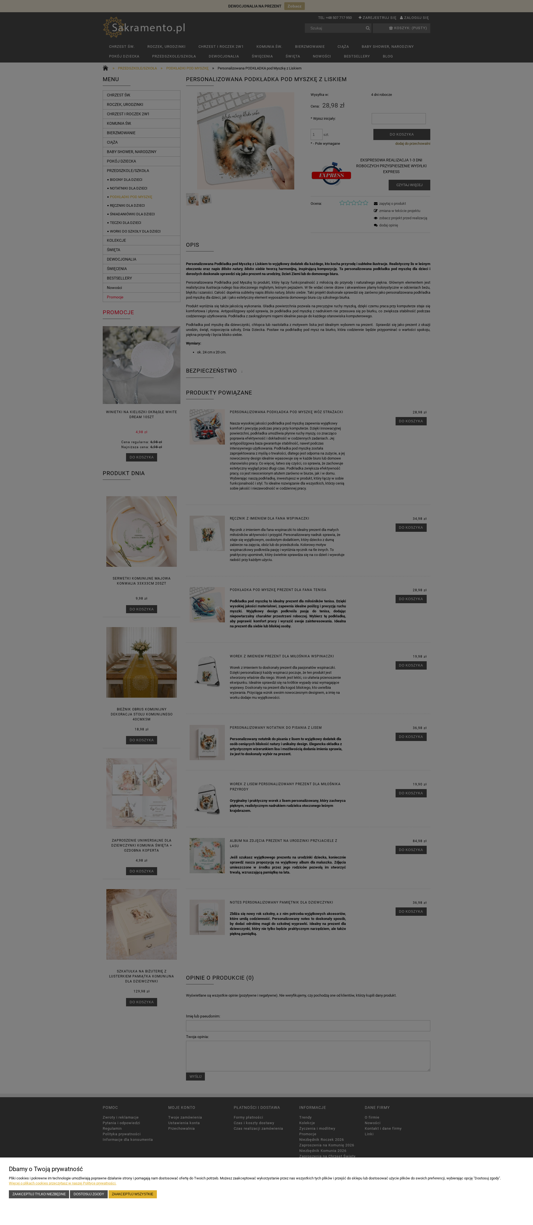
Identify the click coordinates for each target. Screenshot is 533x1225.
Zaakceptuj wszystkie (132, 1194)
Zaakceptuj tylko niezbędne (39, 1194)
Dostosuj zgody (89, 1194)
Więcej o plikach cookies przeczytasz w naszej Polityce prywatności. (62, 1183)
